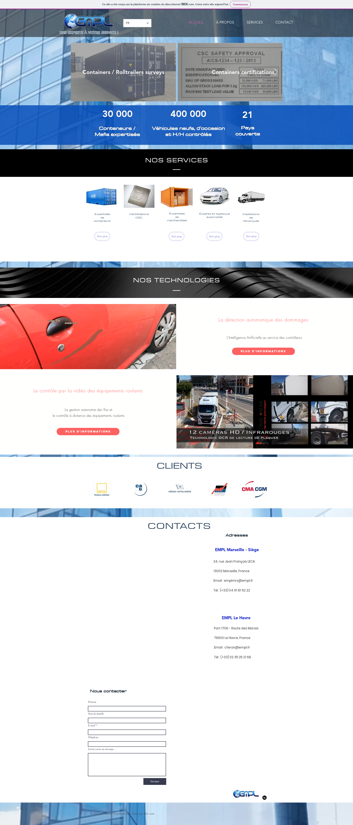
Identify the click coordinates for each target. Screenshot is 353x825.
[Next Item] (276, 72)
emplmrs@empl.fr (238, 580)
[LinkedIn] (264, 798)
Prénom (92, 702)
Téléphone (93, 737)
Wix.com (149, 813)
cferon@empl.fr (237, 647)
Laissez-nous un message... (102, 749)
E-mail (91, 725)
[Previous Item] (77, 72)
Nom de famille (96, 713)
